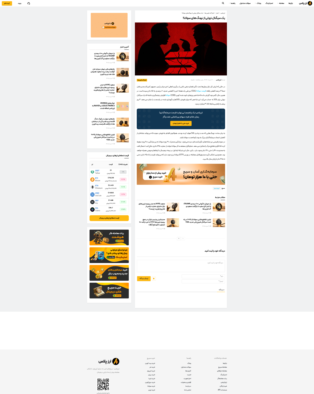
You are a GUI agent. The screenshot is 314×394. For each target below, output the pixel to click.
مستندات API (222, 390)
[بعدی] (179, 238)
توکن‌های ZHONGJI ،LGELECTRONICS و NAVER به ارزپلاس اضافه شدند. (103, 106)
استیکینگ (269, 3)
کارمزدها (188, 371)
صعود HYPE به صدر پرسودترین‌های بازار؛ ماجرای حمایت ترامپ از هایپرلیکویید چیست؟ (152, 206)
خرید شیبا (152, 378)
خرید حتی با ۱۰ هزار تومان (181, 123)
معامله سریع (222, 367)
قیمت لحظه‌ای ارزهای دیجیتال (109, 218)
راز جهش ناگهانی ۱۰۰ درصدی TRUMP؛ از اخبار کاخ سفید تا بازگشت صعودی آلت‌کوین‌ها (197, 206)
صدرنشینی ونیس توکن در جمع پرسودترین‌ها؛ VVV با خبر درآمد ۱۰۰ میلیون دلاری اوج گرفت (152, 222)
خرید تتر (152, 367)
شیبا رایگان (223, 386)
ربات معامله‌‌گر (222, 378)
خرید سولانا (151, 386)
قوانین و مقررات (186, 382)
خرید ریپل (151, 374)
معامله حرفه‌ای (222, 371)
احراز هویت (187, 378)
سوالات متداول (245, 3)
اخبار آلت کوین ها (141, 80)
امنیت (189, 374)
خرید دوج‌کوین (150, 382)
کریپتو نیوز (217, 188)
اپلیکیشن (224, 382)
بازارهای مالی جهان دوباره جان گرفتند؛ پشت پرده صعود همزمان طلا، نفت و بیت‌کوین (103, 72)
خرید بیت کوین (150, 363)
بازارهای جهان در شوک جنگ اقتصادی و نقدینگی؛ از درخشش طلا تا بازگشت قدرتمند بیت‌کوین (103, 122)
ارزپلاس (218, 80)
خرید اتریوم (151, 371)
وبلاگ (259, 3)
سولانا (168, 95)
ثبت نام (7, 3)
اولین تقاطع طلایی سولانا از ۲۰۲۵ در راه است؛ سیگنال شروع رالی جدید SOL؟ (197, 221)
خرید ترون (151, 390)
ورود (19, 3)
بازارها (290, 3)
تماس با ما (187, 390)
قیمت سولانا (201, 91)
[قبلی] (183, 238)
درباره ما (188, 386)
